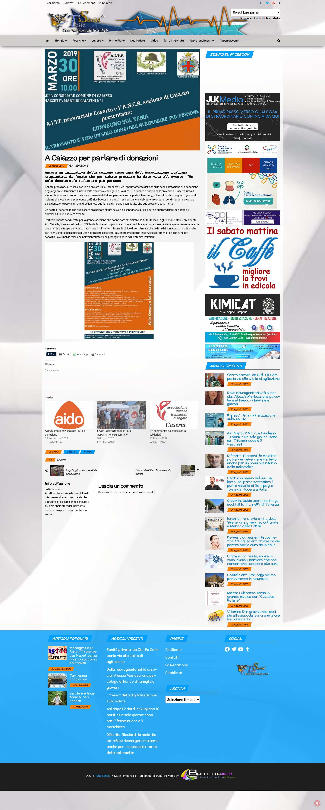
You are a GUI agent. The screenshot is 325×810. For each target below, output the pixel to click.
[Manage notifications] (317, 803)
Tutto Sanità (102, 775)
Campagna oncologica (78, 677)
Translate (273, 18)
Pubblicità (105, 3)
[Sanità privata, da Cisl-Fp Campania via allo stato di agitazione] (214, 380)
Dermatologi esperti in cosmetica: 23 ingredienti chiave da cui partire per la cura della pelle (253, 541)
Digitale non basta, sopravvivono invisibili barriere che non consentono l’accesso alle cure (252, 560)
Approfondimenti (200, 40)
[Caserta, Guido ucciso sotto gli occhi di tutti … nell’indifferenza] (214, 505)
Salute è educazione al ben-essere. (82, 697)
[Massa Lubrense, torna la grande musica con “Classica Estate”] (214, 598)
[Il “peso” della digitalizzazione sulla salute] (214, 420)
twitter (267, 3)
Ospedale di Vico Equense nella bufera (153, 472)
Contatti (68, 3)
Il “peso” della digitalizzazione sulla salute (251, 417)
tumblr (280, 3)
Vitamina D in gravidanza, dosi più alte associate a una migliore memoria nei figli (253, 615)
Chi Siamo (173, 649)
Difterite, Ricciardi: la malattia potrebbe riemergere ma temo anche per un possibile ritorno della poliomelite (252, 461)
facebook (261, 3)
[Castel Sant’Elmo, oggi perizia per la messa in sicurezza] (214, 580)
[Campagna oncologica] (57, 680)
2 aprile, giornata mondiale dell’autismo (81, 472)
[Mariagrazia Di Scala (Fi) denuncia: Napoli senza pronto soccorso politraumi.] (57, 653)
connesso (118, 492)
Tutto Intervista (174, 40)
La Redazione (86, 3)
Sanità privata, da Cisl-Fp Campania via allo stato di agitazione (253, 376)
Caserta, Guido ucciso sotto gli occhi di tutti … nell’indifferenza (253, 502)
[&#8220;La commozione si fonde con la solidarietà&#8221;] (174, 415)
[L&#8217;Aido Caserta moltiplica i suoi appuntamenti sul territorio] (121, 415)
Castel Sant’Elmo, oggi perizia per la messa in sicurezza (251, 576)
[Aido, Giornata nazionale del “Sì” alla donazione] (69, 415)
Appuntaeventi (229, 40)
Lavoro (97, 40)
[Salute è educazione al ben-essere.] (57, 698)
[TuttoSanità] (47, 40)
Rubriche (78, 40)
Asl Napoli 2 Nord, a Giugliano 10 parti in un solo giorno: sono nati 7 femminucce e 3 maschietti (252, 438)
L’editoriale (137, 40)
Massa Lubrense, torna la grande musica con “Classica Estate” (250, 596)
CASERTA (72, 451)
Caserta (61, 459)
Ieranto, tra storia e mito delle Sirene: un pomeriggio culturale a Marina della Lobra (252, 522)
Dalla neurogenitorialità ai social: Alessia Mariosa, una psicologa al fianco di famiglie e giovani (253, 398)
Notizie (60, 40)
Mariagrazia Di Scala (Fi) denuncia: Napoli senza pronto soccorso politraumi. (83, 655)
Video (154, 40)
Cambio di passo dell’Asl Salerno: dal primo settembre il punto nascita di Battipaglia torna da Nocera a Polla (250, 483)
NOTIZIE (88, 451)
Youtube (274, 3)
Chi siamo (53, 3)
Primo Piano (117, 40)
